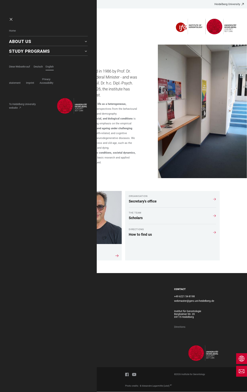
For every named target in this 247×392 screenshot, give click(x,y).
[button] (48, 41)
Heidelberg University (227, 4)
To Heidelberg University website (22, 106)
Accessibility (46, 82)
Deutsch (38, 66)
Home (12, 30)
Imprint (30, 82)
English (50, 66)
